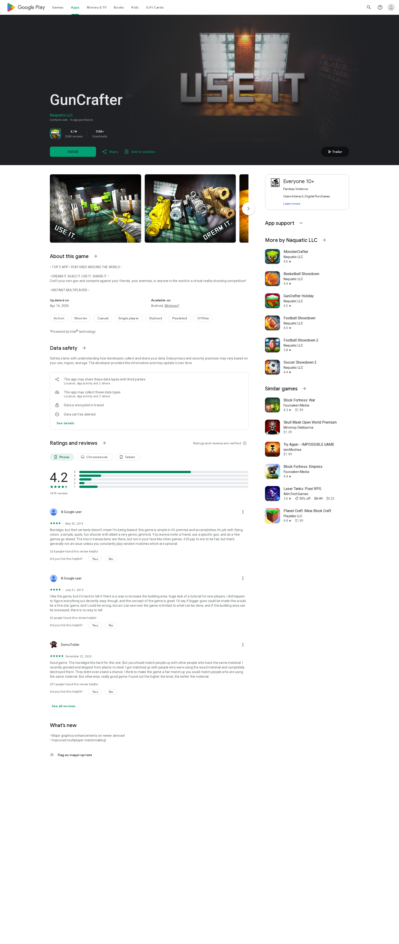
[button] (95, 208)
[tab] (57, 7)
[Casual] (103, 318)
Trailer (334, 151)
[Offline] (203, 318)
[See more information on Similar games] (304, 388)
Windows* (172, 306)
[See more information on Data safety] (84, 347)
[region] (114, 133)
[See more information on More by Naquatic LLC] (324, 240)
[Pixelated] (180, 318)
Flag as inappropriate (71, 755)
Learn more (291, 204)
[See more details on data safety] (65, 423)
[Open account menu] (391, 7)
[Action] (59, 318)
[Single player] (129, 318)
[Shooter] (81, 318)
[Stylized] (155, 318)
